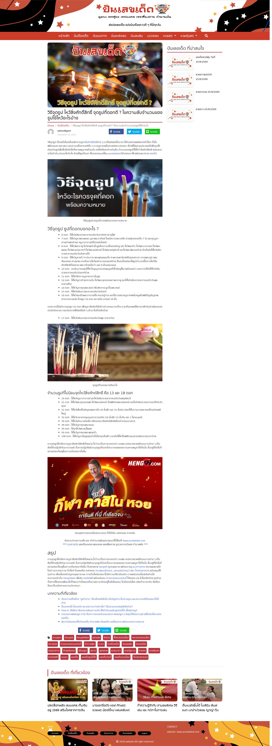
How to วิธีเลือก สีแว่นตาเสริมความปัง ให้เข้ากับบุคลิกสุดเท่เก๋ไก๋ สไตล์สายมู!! (99, 610)
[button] (116, 132)
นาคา (101, 644)
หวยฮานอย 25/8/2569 (207, 92)
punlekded (114, 153)
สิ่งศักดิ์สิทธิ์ (91, 142)
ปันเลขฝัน (127, 644)
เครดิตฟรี (88, 578)
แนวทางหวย (139, 567)
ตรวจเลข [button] (153, 35)
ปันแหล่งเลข (69, 651)
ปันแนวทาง (54, 651)
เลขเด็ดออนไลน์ (122, 657)
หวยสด (168, 35)
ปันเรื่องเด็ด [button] (81, 35)
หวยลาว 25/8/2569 (206, 109)
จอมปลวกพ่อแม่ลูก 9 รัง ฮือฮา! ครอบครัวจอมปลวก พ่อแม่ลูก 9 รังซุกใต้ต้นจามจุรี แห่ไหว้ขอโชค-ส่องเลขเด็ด (111, 616)
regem (144, 733)
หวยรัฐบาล (129, 651)
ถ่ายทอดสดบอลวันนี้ (116, 578)
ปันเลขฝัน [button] (137, 35)
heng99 (103, 567)
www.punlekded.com (133, 541)
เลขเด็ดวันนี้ (105, 657)
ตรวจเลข (52, 644)
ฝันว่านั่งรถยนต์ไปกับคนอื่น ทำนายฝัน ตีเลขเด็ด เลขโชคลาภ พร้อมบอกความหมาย (102, 622)
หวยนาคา (116, 651)
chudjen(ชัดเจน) (103, 571)
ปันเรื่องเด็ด (63, 126)
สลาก (93, 651)
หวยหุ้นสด (188, 35)
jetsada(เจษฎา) (122, 571)
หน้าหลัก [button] (64, 35)
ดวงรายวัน (72, 544)
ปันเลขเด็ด (141, 644)
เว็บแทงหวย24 (142, 571)
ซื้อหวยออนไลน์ (121, 638)
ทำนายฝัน (90, 644)
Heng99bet (69, 578)
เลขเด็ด (153, 153)
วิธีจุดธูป (82, 651)
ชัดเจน (107, 638)
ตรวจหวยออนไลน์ (141, 638)
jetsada (96, 638)
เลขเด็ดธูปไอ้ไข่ (89, 657)
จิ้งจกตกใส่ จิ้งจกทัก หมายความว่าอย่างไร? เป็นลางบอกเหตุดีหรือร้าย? (97, 607)
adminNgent (64, 131)
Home (51, 126)
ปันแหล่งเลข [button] (118, 35)
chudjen (57, 638)
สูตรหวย (103, 651)
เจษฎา (64, 657)
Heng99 (69, 638)
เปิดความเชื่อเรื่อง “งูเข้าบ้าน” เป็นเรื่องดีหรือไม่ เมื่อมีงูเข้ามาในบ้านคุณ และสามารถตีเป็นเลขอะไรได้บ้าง (110, 601)
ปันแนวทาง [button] (100, 35)
